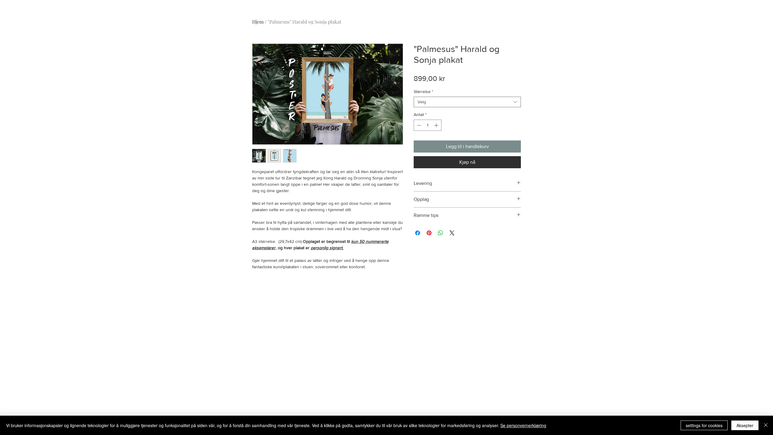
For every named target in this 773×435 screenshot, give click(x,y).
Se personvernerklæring (523, 425)
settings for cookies (704, 425)
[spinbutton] (427, 125)
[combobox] (467, 102)
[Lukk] (765, 425)
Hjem (258, 21)
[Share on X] (452, 233)
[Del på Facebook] (417, 233)
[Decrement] (418, 125)
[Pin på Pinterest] (429, 233)
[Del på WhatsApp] (440, 233)
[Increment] (437, 125)
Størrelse (423, 91)
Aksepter (744, 425)
